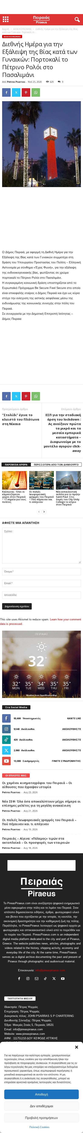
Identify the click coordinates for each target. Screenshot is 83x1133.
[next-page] (44, 511)
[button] (76, 1047)
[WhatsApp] (35, 92)
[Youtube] (63, 979)
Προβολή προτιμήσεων (41, 1118)
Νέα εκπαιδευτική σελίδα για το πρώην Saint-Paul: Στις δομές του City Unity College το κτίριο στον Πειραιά (68, 498)
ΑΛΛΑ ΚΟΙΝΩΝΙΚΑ (22, 28)
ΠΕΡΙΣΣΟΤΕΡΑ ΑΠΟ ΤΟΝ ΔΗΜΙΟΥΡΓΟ (56, 464)
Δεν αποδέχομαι (41, 1106)
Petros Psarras (16, 81)
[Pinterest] (26, 92)
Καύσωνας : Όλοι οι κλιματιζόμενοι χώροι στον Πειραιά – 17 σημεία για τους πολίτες (14, 496)
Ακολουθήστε (71, 729)
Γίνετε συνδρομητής (66, 761)
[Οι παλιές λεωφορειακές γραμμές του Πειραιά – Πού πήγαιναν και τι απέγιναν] (41, 480)
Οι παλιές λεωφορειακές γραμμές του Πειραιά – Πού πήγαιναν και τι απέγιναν (41, 496)
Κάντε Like (74, 718)
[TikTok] (46, 979)
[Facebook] (6, 92)
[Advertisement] (41, 7)
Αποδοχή (41, 1094)
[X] (16, 92)
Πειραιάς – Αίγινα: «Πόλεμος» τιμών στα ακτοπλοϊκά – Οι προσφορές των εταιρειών (36, 840)
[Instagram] (28, 979)
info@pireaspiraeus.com (50, 970)
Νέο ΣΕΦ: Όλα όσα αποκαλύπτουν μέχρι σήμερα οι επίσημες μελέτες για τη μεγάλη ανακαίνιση (41, 803)
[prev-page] (39, 511)
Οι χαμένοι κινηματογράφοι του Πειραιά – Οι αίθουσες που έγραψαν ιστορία (37, 785)
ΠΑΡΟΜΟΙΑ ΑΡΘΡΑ (16, 464)
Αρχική (5, 28)
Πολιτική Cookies (39, 1127)
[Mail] (37, 979)
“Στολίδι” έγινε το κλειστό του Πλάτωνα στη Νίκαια (20, 419)
